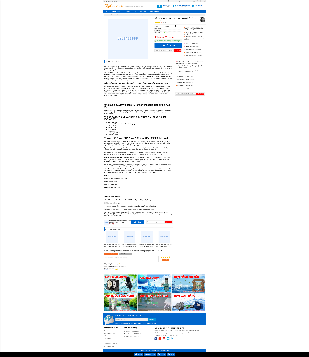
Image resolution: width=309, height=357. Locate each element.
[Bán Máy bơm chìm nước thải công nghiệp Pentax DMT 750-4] (112, 242)
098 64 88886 (195, 43)
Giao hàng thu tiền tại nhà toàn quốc (169, 41)
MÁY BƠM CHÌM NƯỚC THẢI (117, 15)
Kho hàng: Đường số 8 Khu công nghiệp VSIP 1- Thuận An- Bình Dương (194, 38)
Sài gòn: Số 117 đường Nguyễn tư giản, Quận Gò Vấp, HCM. (193, 33)
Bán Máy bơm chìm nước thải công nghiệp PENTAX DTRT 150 (163, 246)
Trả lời (106, 270)
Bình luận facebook (125, 253)
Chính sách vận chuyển (110, 336)
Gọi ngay (139, 354)
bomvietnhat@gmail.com (195, 55)
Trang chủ (106, 15)
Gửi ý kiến (165, 259)
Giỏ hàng (198, 5)
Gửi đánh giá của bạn (111, 253)
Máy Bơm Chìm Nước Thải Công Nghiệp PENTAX (137, 15)
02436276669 (137, 333)
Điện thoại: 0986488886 (111, 1)
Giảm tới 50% (166, 6)
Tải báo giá (179, 26)
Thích (111, 270)
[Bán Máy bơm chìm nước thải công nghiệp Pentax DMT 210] (147, 242)
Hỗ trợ (198, 1)
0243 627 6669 (197, 52)
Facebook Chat (151, 354)
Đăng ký (151, 319)
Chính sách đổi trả (108, 338)
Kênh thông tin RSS (109, 346)
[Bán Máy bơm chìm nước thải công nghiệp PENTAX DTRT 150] (164, 242)
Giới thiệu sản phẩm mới (155, 11)
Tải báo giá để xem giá (164, 37)
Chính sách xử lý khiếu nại (110, 343)
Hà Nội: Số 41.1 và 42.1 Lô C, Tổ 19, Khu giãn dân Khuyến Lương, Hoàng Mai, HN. (194, 28)
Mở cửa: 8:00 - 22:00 (183, 6)
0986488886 (135, 331)
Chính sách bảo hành (109, 341)
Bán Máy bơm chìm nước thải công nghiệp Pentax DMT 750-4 (112, 246)
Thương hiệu (142, 11)
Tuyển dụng (192, 1)
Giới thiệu (185, 1)
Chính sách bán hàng (175, 1)
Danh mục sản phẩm (114, 11)
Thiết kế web (153, 350)
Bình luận (163, 22)
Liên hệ (203, 1)
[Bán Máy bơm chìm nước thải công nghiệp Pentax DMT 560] (129, 242)
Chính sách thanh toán (109, 333)
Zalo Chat (162, 354)
